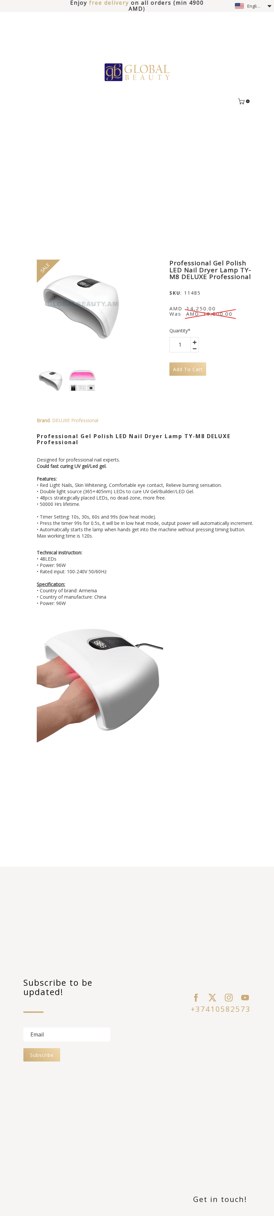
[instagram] (228, 997)
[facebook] (195, 997)
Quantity (179, 330)
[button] (253, 6)
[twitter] (212, 997)
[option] (82, 305)
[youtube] (245, 997)
